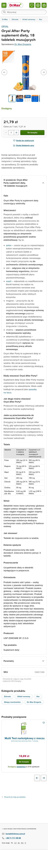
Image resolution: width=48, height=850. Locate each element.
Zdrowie (7, 696)
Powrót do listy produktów (15, 797)
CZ (15, 843)
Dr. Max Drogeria (23, 44)
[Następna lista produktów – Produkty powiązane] (44, 778)
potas (8, 245)
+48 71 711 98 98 (13, 838)
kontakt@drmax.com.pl (15, 834)
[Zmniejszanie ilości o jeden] (6, 132)
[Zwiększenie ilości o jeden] (16, 132)
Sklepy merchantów (12, 702)
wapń (8, 281)
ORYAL (4, 26)
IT (25, 843)
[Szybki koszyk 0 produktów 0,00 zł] (44, 5)
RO (22, 843)
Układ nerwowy (23, 696)
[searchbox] (24, 12)
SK (19, 843)
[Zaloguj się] (37, 5)
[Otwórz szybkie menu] (3, 5)
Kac (38, 696)
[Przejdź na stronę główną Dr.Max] (15, 5)
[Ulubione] (31, 5)
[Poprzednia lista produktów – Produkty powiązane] (37, 778)
